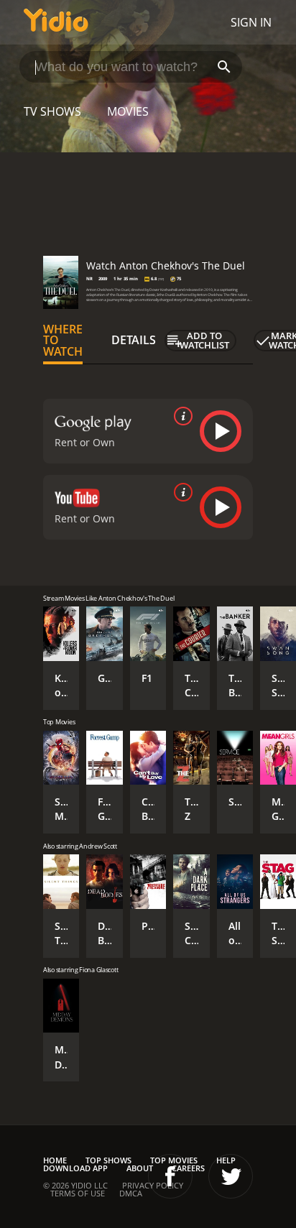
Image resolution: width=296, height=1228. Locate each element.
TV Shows (52, 111)
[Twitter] (230, 1176)
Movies (128, 111)
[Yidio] (56, 22)
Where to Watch (63, 340)
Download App (75, 1168)
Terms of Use (77, 1193)
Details (133, 340)
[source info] (180, 416)
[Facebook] (170, 1176)
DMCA (130, 1193)
